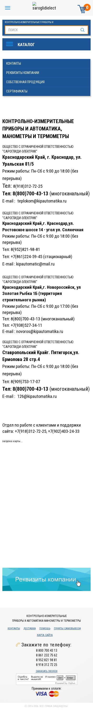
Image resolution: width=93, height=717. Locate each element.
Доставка (30, 628)
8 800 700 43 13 (46, 650)
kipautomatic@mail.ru (35, 264)
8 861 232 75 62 (46, 655)
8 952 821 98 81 (46, 660)
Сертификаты (16, 91)
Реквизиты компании (22, 73)
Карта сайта (45, 635)
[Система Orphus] (46, 679)
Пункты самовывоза (67, 628)
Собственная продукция (25, 82)
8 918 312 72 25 (46, 665)
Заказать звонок (46, 671)
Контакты (13, 63)
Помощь (44, 628)
